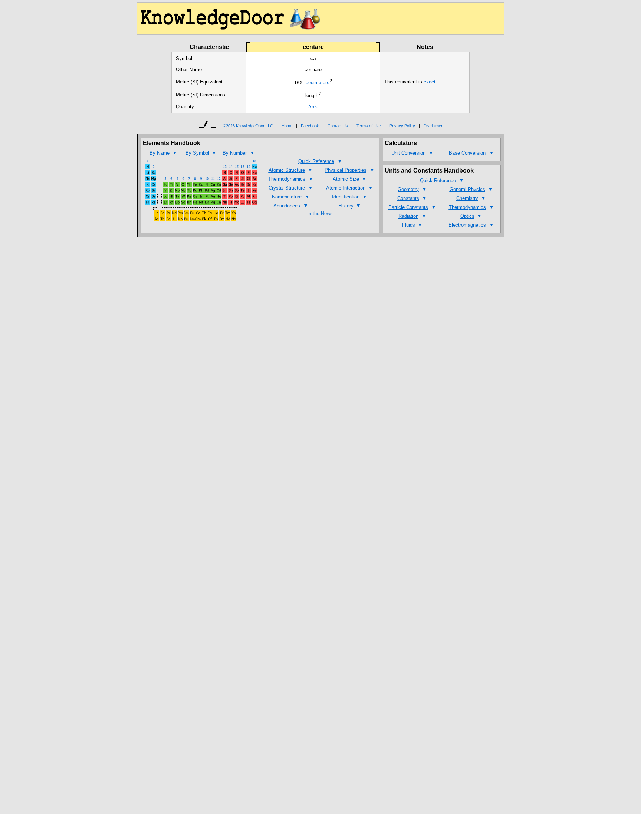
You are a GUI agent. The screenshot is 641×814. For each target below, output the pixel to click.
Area (313, 106)
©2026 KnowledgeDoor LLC (248, 126)
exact (429, 82)
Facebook (310, 126)
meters (322, 82)
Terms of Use (368, 126)
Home (287, 126)
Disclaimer (433, 126)
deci (310, 82)
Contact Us (338, 126)
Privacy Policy (402, 126)
